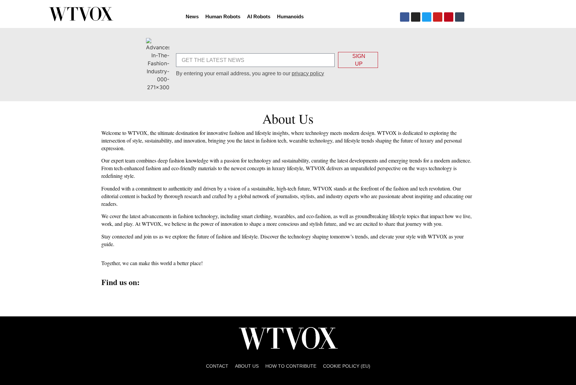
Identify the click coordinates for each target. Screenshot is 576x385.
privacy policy (308, 73)
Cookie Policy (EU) (346, 366)
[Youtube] (437, 17)
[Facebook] (404, 17)
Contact (217, 366)
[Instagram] (415, 17)
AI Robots (258, 16)
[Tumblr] (459, 17)
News (192, 16)
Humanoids (290, 16)
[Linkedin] (170, 297)
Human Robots (222, 16)
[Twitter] (426, 17)
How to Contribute (290, 366)
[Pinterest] (448, 17)
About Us (247, 366)
